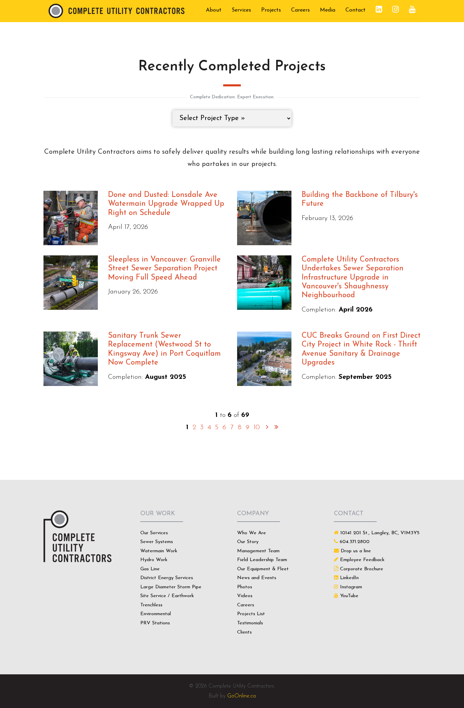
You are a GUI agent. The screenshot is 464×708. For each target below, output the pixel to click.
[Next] (267, 427)
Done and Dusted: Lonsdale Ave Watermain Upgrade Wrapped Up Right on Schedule (166, 204)
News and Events (256, 577)
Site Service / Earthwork (167, 596)
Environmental (155, 614)
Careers (300, 10)
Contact (355, 10)
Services (241, 10)
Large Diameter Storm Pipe (170, 587)
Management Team (258, 551)
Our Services (154, 533)
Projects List (251, 614)
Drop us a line (356, 551)
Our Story (247, 541)
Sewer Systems (156, 541)
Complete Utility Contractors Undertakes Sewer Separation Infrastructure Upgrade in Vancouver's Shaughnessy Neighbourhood (353, 278)
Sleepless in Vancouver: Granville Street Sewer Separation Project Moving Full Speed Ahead (164, 269)
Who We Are (251, 533)
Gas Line (150, 569)
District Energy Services (166, 577)
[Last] (276, 427)
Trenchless (151, 605)
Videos (244, 596)
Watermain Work (158, 551)
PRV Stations (155, 623)
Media (327, 10)
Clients (244, 632)
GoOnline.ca (241, 696)
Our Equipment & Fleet (263, 569)
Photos (244, 587)
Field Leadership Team (262, 559)
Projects (271, 10)
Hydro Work (153, 559)
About (213, 10)
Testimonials (250, 623)
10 (256, 427)
